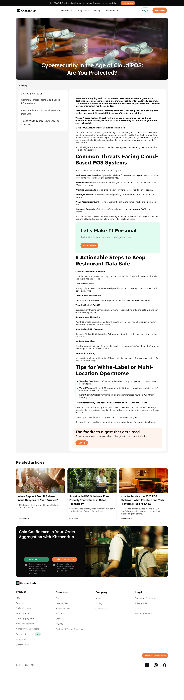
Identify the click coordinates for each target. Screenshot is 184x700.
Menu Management (25, 623)
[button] (67, 10)
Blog (58, 598)
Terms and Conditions (145, 598)
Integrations (22, 639)
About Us (100, 598)
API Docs (60, 613)
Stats (58, 618)
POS (18, 598)
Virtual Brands (22, 613)
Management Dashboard (27, 628)
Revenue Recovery (25, 634)
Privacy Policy (142, 603)
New (38, 634)
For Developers (63, 608)
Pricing (99, 603)
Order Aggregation (25, 618)
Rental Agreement (143, 613)
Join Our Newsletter (155, 655)
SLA (137, 608)
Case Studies (62, 603)
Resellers (20, 603)
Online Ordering (23, 608)
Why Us (59, 624)
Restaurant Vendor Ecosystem (70, 629)
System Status (23, 644)
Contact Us (101, 608)
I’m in (82, 442)
